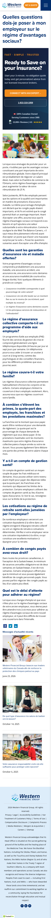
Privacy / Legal (11, 815)
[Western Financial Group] (11, 5)
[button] (25, 912)
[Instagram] (29, 905)
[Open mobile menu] (46, 5)
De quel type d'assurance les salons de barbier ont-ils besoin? (24, 717)
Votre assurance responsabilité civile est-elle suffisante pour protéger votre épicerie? (23, 765)
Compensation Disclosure (16, 822)
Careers (21, 829)
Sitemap (30, 829)
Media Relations (15, 826)
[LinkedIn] (25, 905)
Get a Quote (31, 5)
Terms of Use (39, 818)
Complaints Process (38, 822)
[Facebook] (22, 905)
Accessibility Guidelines (30, 815)
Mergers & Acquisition (33, 826)
